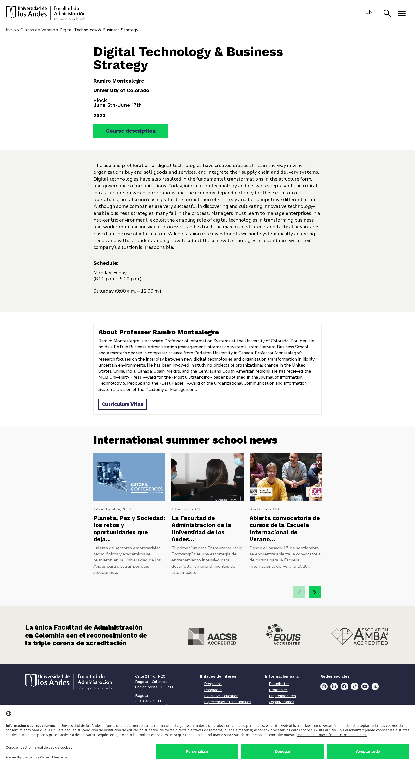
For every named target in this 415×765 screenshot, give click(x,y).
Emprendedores (282, 696)
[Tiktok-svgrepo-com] (354, 686)
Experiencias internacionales (227, 702)
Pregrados (213, 684)
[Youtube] (365, 686)
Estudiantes (279, 684)
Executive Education (221, 696)
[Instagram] (324, 686)
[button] (315, 592)
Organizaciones (281, 702)
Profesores (278, 690)
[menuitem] (369, 12)
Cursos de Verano (37, 30)
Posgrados (213, 690)
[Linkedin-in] (334, 686)
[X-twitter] (375, 686)
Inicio (11, 30)
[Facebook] (344, 686)
